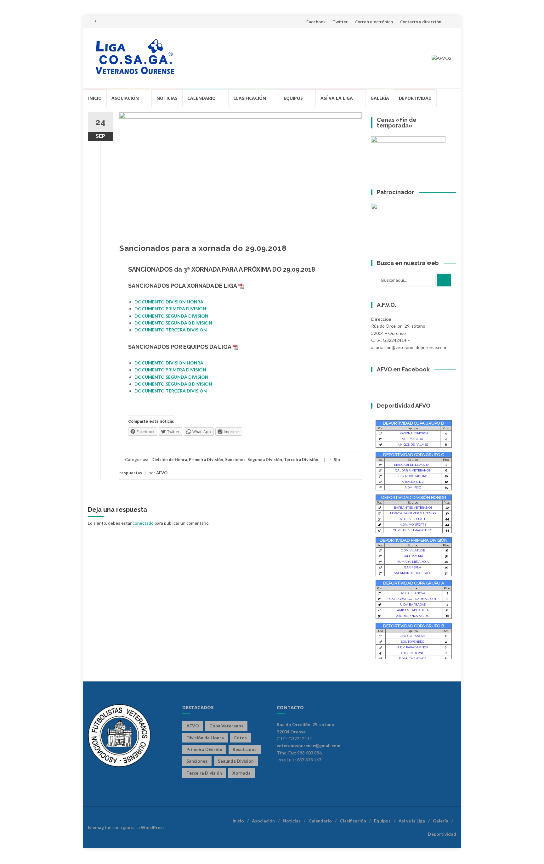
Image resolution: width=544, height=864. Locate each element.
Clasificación (249, 98)
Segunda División (264, 459)
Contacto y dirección (420, 22)
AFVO (161, 472)
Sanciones (235, 459)
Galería (380, 98)
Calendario (201, 98)
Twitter (340, 22)
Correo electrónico (374, 22)
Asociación (125, 98)
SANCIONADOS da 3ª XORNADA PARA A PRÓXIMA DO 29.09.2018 (221, 269)
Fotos (240, 737)
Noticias (167, 98)
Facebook (316, 22)
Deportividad (415, 98)
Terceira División (301, 459)
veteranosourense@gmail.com (308, 745)
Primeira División (206, 459)
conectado (143, 523)
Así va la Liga (336, 98)
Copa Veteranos (226, 725)
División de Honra (169, 459)
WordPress (153, 827)
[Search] (444, 280)
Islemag (96, 827)
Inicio (95, 98)
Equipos (293, 98)
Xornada (241, 773)
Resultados (245, 749)
